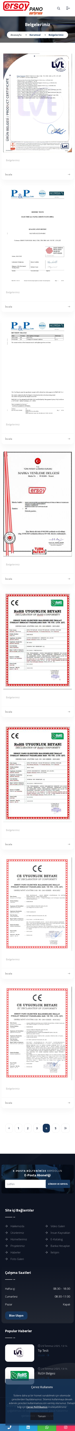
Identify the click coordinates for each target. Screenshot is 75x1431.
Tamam (42, 1416)
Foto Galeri (17, 1259)
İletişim (54, 1252)
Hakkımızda (17, 1226)
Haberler (15, 1252)
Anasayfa (16, 35)
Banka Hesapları (60, 1246)
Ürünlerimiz (17, 1232)
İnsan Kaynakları (60, 1232)
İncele (8, 174)
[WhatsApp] (47, 1427)
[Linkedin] (28, 1427)
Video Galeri (57, 1226)
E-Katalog (56, 1239)
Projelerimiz (17, 1246)
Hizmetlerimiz (18, 1239)
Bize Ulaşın (16, 1315)
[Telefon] (9, 1427)
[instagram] (65, 1427)
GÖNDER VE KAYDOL (58, 1184)
